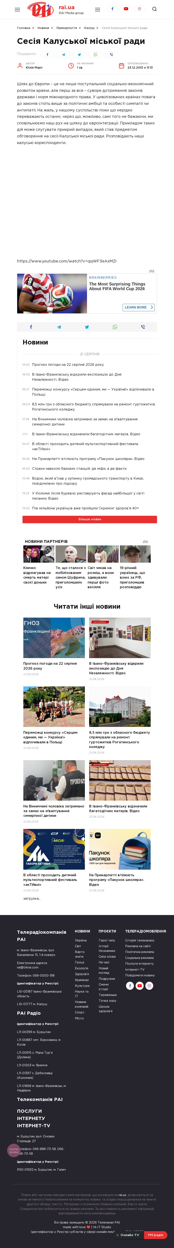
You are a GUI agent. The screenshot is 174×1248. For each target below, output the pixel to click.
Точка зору (107, 1000)
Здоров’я (82, 974)
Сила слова (107, 956)
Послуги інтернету (139, 963)
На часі (104, 962)
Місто (79, 1018)
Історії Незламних (107, 948)
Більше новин (90, 519)
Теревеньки (108, 995)
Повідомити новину (140, 975)
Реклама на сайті (138, 946)
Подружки (107, 978)
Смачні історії (104, 987)
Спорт (79, 1012)
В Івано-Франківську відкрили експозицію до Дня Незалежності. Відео (116, 668)
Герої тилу (107, 940)
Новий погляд (104, 970)
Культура (82, 985)
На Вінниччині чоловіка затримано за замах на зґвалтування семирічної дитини (53, 811)
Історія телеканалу (139, 940)
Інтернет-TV (135, 969)
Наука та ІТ (81, 994)
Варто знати (80, 954)
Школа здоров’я (105, 1009)
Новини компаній (81, 1004)
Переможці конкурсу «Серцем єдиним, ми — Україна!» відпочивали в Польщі (50, 737)
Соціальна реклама (139, 958)
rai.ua (67, 7)
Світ (78, 946)
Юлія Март (34, 66)
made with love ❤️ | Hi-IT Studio (87, 1227)
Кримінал (82, 980)
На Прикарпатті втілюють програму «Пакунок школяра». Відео (116, 880)
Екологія (81, 968)
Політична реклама (139, 952)
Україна (81, 940)
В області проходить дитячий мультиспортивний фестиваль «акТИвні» (50, 880)
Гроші (79, 962)
